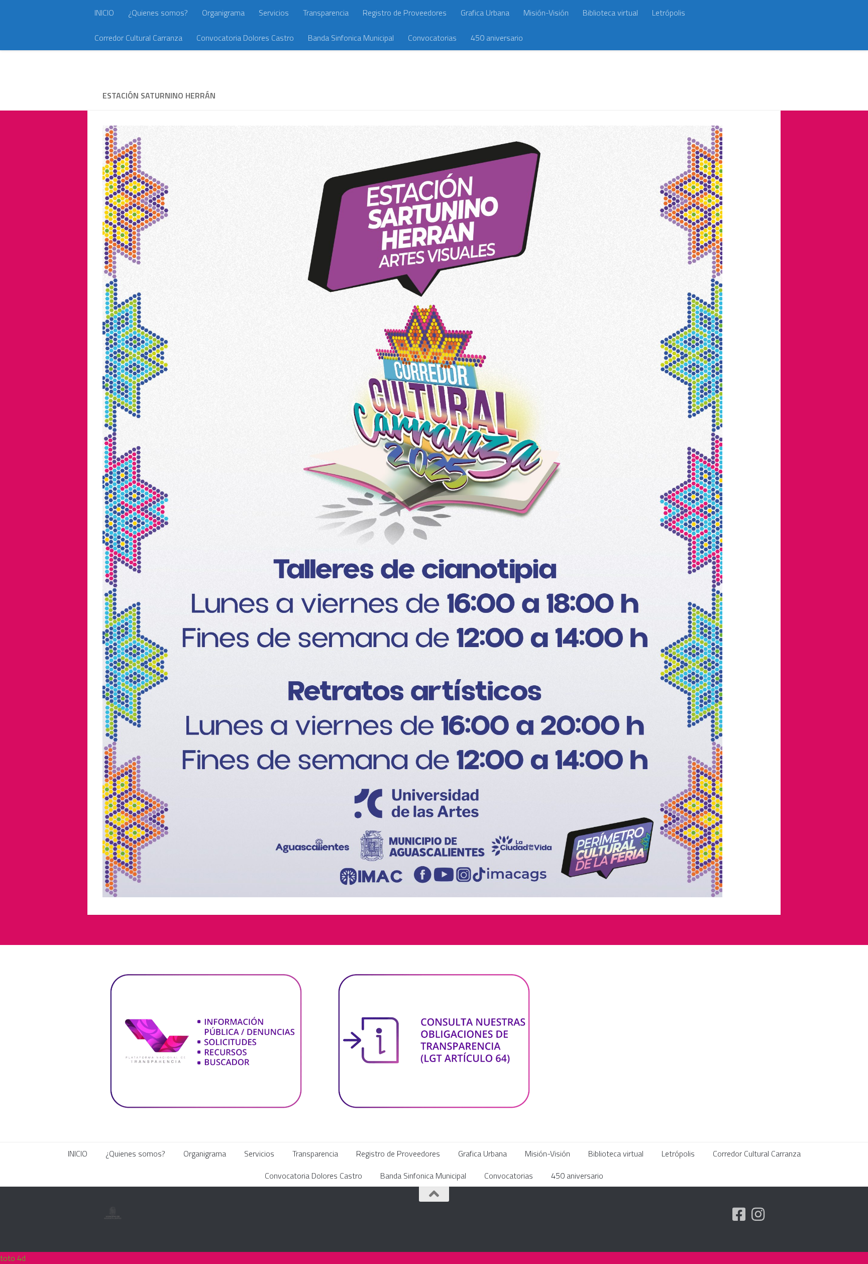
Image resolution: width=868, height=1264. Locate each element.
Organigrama (223, 13)
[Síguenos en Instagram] (758, 1214)
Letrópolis (668, 13)
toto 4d (13, 1258)
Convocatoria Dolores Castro (245, 38)
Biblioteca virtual (610, 13)
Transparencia (326, 13)
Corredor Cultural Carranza (138, 38)
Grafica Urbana (485, 13)
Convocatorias (432, 38)
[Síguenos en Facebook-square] (738, 1214)
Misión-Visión (546, 13)
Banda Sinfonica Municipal (351, 38)
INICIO (104, 13)
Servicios (274, 13)
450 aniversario (497, 38)
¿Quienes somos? (158, 13)
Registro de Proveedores (405, 13)
